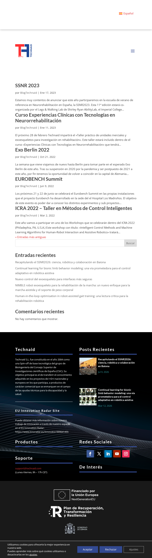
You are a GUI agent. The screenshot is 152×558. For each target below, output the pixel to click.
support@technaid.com (28, 468)
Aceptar (87, 549)
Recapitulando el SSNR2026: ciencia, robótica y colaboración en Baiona (60, 262)
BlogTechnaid (28, 92)
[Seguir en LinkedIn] (108, 453)
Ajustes (133, 549)
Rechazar (111, 549)
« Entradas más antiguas (30, 237)
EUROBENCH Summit (38, 179)
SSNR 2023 (27, 85)
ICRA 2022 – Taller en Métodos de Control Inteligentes (73, 208)
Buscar (130, 243)
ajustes (33, 554)
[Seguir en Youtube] (117, 453)
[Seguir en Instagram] (126, 453)
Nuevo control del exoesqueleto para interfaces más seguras (53, 279)
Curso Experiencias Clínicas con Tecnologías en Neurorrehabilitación (65, 117)
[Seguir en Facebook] (90, 453)
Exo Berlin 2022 (32, 150)
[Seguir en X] (99, 453)
